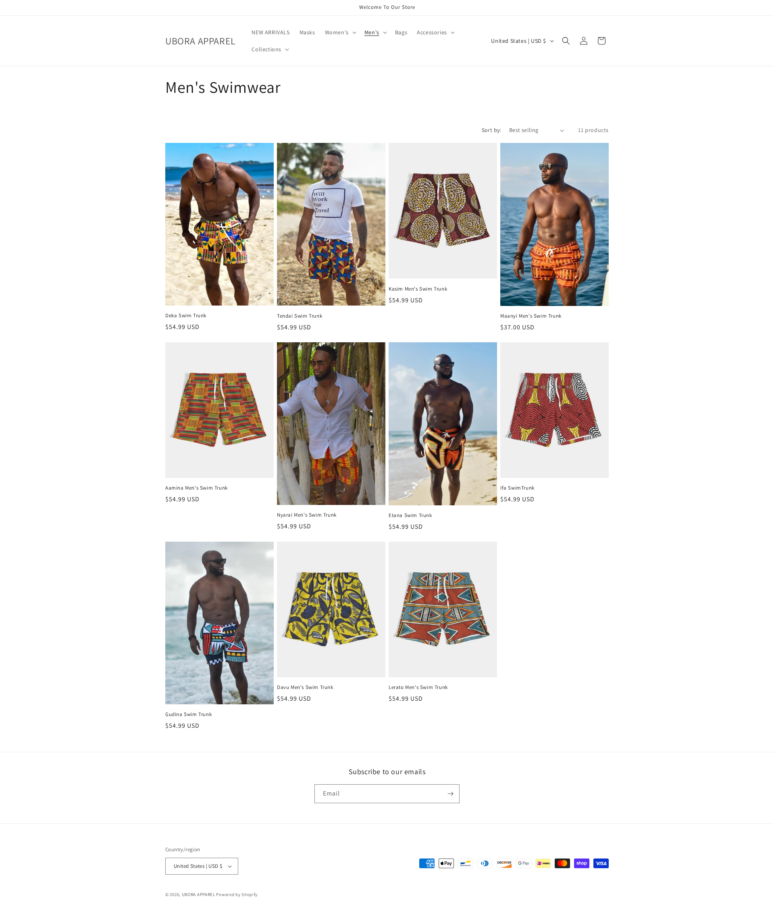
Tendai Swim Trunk (299, 316)
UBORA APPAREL (198, 894)
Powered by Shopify (237, 894)
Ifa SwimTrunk (517, 488)
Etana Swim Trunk (410, 515)
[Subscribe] (450, 793)
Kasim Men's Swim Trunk (418, 289)
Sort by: (491, 130)
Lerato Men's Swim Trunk (418, 687)
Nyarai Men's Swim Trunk (307, 515)
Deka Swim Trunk (185, 315)
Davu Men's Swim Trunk (305, 687)
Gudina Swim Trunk (188, 714)
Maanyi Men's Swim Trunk (531, 316)
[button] (340, 32)
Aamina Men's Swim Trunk (196, 488)
